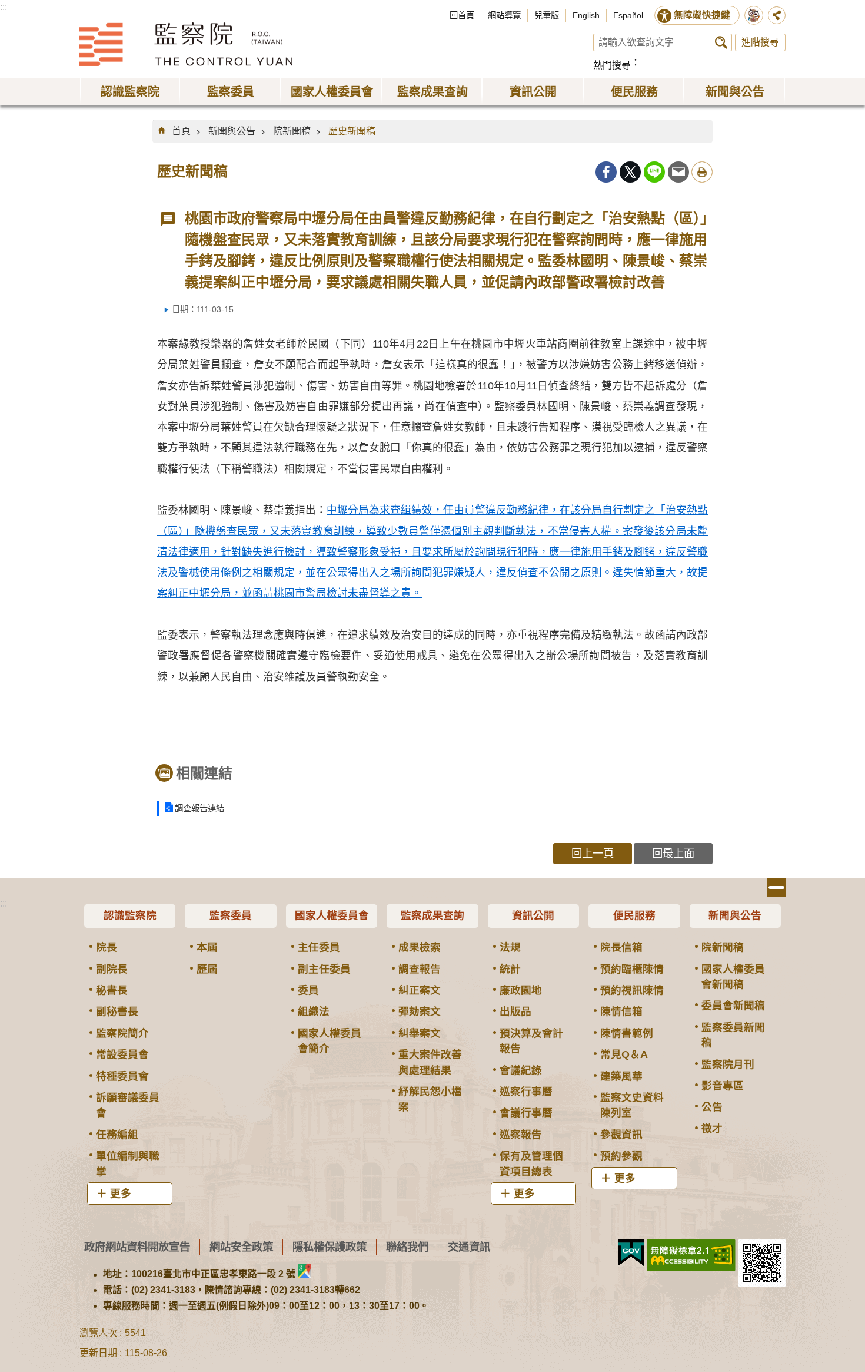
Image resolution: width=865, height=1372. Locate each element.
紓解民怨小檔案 (430, 1099)
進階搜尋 (760, 42)
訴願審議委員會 (127, 1105)
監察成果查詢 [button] (432, 91)
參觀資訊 (621, 1134)
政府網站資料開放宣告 (137, 1247)
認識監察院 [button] (130, 91)
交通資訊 (469, 1247)
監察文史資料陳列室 (632, 1105)
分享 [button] (777, 15)
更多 (120, 1193)
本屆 (207, 947)
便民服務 (634, 915)
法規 (510, 947)
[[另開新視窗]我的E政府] (631, 1253)
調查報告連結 (199, 808)
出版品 (515, 1011)
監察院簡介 (122, 1033)
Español (628, 15)
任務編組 (117, 1134)
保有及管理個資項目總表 (531, 1163)
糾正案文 (419, 990)
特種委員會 (122, 1076)
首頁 (181, 131)
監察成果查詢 (432, 915)
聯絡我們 (407, 1247)
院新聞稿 (292, 131)
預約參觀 (621, 1156)
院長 (106, 947)
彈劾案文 (419, 1011)
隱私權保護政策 (329, 1247)
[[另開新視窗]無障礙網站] (691, 1255)
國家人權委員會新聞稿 (733, 976)
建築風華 (621, 1076)
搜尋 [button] (721, 42)
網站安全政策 (241, 1247)
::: (3, 7)
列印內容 (702, 172)
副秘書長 (117, 1011)
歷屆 (207, 969)
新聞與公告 (231, 131)
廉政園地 (521, 990)
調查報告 (419, 969)
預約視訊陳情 (632, 990)
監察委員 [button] (230, 91)
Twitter (630, 172)
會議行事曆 (526, 1113)
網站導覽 (504, 15)
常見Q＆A (624, 1054)
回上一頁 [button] (592, 853)
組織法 (314, 1011)
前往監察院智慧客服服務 (753, 15)
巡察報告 (521, 1134)
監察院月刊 (727, 1064)
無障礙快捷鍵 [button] (702, 15)
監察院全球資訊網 (185, 44)
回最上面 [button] (673, 853)
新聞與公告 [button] (735, 91)
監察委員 (230, 915)
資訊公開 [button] (533, 91)
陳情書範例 (626, 1033)
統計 (510, 969)
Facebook (606, 172)
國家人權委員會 (332, 915)
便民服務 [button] (634, 91)
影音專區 (722, 1086)
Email (678, 172)
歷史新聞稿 (351, 131)
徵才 (712, 1129)
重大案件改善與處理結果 (430, 1062)
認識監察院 (130, 915)
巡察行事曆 (526, 1091)
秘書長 (112, 990)
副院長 (112, 969)
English (586, 15)
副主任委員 (324, 969)
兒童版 (546, 15)
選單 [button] (776, 887)
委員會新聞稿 (733, 1005)
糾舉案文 (419, 1033)
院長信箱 (621, 947)
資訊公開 (533, 915)
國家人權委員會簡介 (329, 1040)
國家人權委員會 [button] (332, 91)
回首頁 (462, 15)
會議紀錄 (521, 1070)
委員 (308, 990)
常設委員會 (122, 1054)
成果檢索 (419, 947)
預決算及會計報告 (531, 1040)
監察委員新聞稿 (733, 1035)
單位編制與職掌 (127, 1163)
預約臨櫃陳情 (632, 969)
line (654, 172)
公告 (712, 1107)
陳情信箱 (621, 1011)
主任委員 (319, 947)
